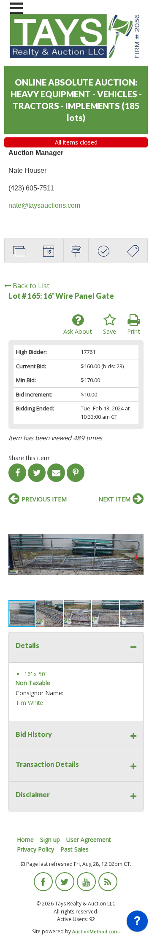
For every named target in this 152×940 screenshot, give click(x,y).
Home (25, 840)
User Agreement (88, 840)
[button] (136, 517)
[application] (137, 923)
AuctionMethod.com (95, 931)
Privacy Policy (35, 849)
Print (133, 331)
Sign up (50, 840)
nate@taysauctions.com (44, 205)
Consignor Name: (39, 693)
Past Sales (74, 849)
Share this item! (29, 458)
